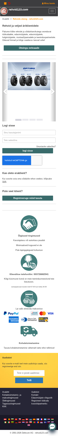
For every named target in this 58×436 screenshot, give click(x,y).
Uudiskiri (35, 392)
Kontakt (34, 395)
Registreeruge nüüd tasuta (27, 198)
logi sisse (28, 150)
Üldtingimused (8, 401)
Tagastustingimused (11, 403)
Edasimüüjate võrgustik (41, 398)
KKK (4, 406)
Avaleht (5, 392)
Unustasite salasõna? (46, 146)
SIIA (4, 182)
